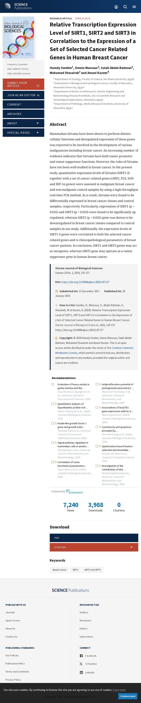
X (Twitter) (91, 663)
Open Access (13, 620)
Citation (60, 547)
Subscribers (86, 636)
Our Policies (12, 655)
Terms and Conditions (17, 671)
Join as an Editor (21, 95)
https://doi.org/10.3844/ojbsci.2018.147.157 (85, 282)
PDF (57, 538)
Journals (10, 612)
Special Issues (18, 132)
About (12, 123)
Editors (84, 628)
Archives (14, 114)
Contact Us (11, 636)
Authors (84, 612)
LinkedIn (89, 672)
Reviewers (85, 620)
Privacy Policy (13, 679)
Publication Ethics (15, 663)
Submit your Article (17, 84)
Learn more (119, 690)
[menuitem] (116, 6)
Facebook (90, 655)
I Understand (127, 696)
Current (14, 104)
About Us (10, 628)
